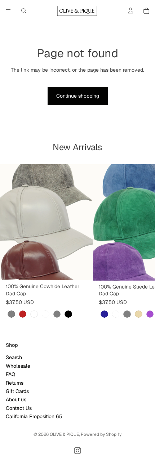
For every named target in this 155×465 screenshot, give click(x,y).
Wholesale (18, 366)
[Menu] (8, 11)
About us (16, 400)
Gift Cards (17, 391)
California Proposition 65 (34, 416)
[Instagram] (77, 450)
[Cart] (146, 11)
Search (14, 357)
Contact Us (19, 408)
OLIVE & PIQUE (64, 434)
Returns (14, 383)
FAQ (10, 374)
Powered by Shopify (101, 434)
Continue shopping (77, 96)
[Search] (24, 11)
